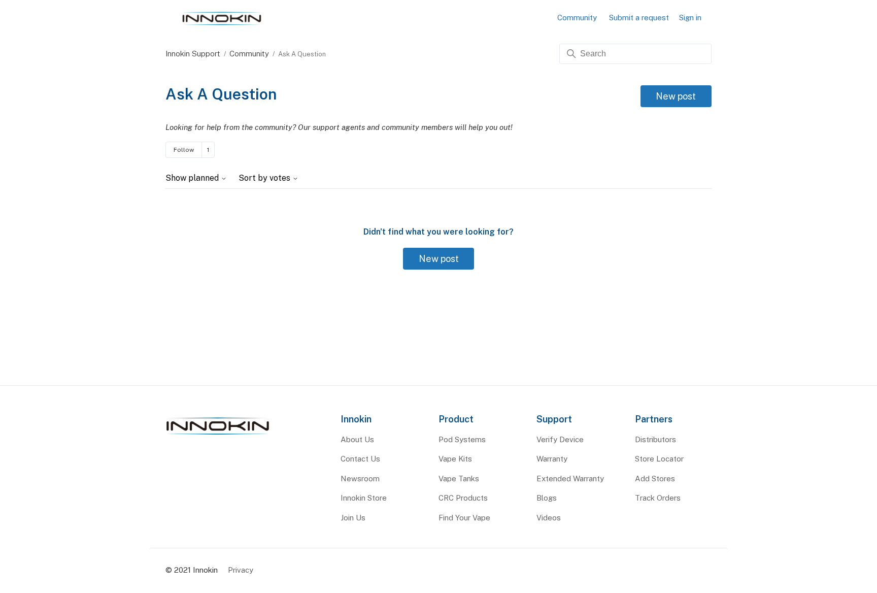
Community (577, 17)
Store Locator (659, 458)
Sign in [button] (690, 17)
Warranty (551, 458)
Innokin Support (192, 53)
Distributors (655, 439)
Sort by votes (265, 178)
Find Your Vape (464, 517)
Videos (548, 517)
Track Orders (658, 497)
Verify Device (560, 439)
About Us (357, 439)
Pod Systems (462, 439)
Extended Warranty (570, 478)
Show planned (193, 178)
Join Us (353, 517)
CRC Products (463, 497)
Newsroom (360, 478)
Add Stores (655, 478)
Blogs (546, 497)
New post (676, 96)
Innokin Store (364, 497)
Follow (184, 149)
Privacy (240, 570)
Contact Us (360, 458)
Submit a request (639, 17)
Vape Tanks (458, 478)
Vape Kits (455, 458)
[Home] (217, 435)
